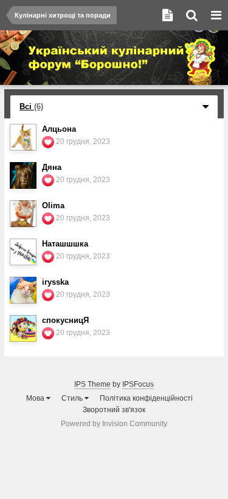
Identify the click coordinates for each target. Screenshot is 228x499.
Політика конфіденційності (146, 398)
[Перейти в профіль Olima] (23, 213)
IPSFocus (138, 384)
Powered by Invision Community (114, 423)
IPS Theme (92, 384)
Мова (36, 398)
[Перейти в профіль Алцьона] (23, 137)
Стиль (73, 398)
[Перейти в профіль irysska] (23, 290)
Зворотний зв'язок (114, 410)
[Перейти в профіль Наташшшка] (23, 252)
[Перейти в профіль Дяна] (23, 175)
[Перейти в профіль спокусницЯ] (23, 328)
